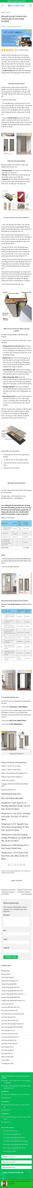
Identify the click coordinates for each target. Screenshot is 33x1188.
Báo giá (3, 971)
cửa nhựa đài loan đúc (8, 1020)
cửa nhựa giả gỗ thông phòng (10, 1027)
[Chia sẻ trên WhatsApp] (8, 864)
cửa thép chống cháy (8, 1043)
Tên (4, 930)
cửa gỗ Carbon (11, 165)
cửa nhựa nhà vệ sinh (8, 1034)
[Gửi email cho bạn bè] (18, 864)
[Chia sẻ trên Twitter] (15, 864)
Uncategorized (6, 1063)
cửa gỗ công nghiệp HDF (9, 987)
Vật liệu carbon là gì (9, 100)
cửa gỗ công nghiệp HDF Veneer (11, 994)
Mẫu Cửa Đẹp (5, 1057)
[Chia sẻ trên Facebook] (11, 864)
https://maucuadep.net (14, 777)
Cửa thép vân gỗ (6, 1050)
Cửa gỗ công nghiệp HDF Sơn (10, 991)
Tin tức (3, 1060)
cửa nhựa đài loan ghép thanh (10, 1024)
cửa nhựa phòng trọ (7, 1040)
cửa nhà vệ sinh (6, 1004)
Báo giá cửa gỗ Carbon (8, 872)
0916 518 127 (5, 514)
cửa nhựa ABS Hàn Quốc (9, 1007)
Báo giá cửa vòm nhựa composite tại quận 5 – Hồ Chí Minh (8, 892)
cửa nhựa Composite (8, 1010)
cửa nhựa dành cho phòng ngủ (11, 1014)
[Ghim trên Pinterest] (21, 864)
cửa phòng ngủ (9, 105)
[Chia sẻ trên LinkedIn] (24, 864)
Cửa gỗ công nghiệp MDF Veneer (11, 1000)
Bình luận (6, 915)
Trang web (6, 948)
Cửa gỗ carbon (6, 340)
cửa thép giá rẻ (6, 1047)
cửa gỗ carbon (10, 249)
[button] (2, 5)
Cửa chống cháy (6, 977)
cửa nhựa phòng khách (8, 1037)
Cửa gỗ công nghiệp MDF (9, 997)
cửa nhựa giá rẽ (6, 1030)
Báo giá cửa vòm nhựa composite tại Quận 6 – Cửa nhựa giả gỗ (24, 892)
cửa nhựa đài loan (7, 1017)
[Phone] (3, 1174)
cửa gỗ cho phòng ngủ (8, 981)
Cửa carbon (5, 974)
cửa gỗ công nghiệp (7, 984)
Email (5, 939)
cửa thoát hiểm (6, 1053)
